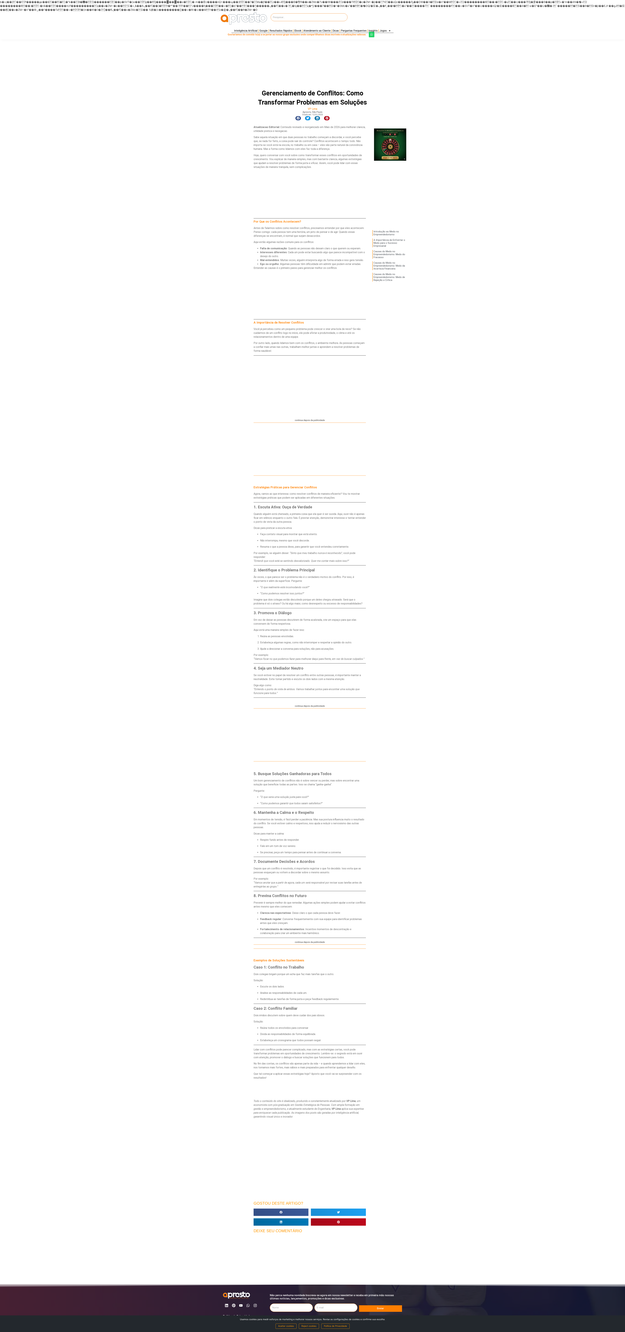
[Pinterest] (233, 1305)
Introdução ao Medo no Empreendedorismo (386, 233)
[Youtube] (240, 1305)
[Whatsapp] (371, 34)
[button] (298, 118)
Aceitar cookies (286, 1326)
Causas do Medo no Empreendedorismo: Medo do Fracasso (389, 254)
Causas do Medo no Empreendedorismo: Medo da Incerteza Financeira (389, 265)
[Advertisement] (376, 18)
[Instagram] (255, 1305)
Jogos (383, 30)
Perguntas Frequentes (354, 30)
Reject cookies (308, 1326)
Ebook (297, 30)
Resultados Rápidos (281, 30)
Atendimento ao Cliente (317, 30)
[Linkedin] (226, 1305)
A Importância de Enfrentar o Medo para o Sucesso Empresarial (389, 243)
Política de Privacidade (335, 1326)
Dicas (336, 30)
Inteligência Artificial (245, 30)
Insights (373, 30)
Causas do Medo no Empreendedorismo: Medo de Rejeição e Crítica (389, 277)
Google (263, 30)
